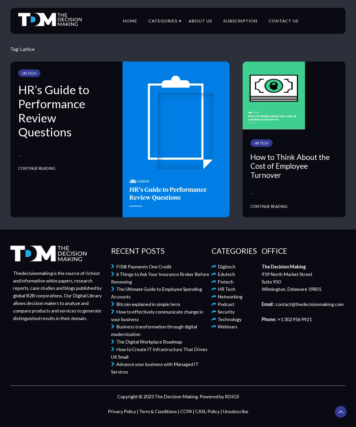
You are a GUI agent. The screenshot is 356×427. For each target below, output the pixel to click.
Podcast (225, 304)
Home (130, 20)
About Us (200, 20)
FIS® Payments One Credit (143, 266)
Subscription (240, 20)
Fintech (225, 282)
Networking (229, 296)
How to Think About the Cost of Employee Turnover (290, 166)
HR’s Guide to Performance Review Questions (53, 111)
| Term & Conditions (157, 411)
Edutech (225, 274)
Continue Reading (36, 168)
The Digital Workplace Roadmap (148, 342)
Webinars (226, 326)
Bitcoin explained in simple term (147, 304)
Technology (229, 319)
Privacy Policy (122, 411)
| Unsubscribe (234, 411)
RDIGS (232, 396)
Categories (163, 20)
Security (225, 312)
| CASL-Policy (206, 411)
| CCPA (185, 411)
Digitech (225, 266)
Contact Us (283, 20)
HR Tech (29, 73)
